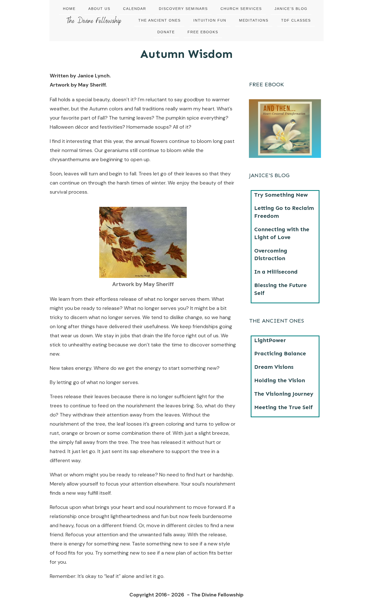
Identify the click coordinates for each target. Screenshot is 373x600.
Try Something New (281, 194)
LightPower (270, 340)
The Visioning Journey (283, 393)
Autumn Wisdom (186, 54)
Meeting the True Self (283, 407)
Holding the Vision (279, 380)
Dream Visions (274, 366)
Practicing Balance (280, 353)
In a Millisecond (276, 271)
